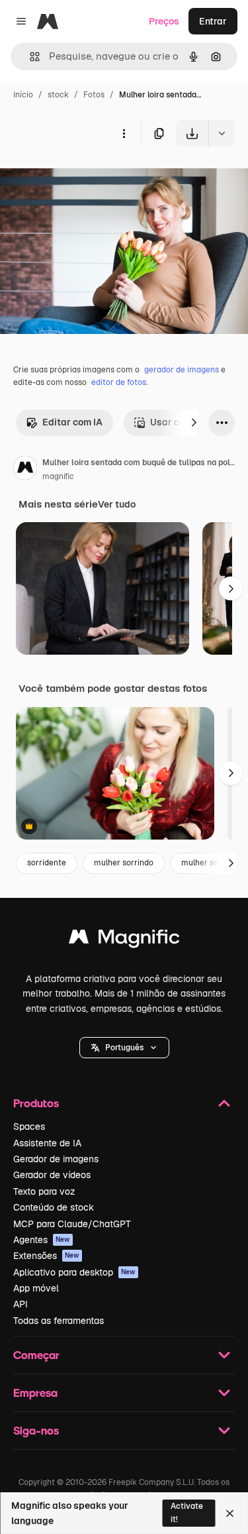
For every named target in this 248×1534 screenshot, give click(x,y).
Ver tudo (117, 504)
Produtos (36, 1103)
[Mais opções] (123, 133)
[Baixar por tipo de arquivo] (221, 133)
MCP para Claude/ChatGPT (72, 1224)
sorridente (46, 862)
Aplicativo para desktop (74, 1272)
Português (124, 1047)
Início (23, 94)
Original (84, 177)
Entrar (213, 21)
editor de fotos (118, 382)
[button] (124, 1047)
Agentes (41, 1240)
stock (58, 94)
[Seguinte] (194, 423)
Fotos (93, 94)
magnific (58, 476)
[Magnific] (124, 940)
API (20, 1304)
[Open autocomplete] (29, 57)
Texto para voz (44, 1191)
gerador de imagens (181, 369)
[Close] (230, 1513)
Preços (164, 21)
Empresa (35, 1392)
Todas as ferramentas (58, 1321)
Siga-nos (36, 1430)
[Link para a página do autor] (25, 470)
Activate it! (187, 1512)
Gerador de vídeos (52, 1175)
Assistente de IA (47, 1143)
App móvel (36, 1288)
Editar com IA (72, 422)
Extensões (46, 1256)
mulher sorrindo (123, 862)
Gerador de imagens (56, 1159)
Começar (36, 1355)
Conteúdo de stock (53, 1207)
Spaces (29, 1126)
